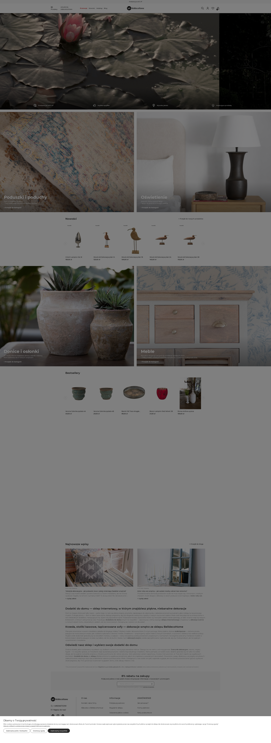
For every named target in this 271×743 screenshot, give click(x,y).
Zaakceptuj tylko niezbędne (16, 731)
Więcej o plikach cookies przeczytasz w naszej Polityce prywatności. (26, 726)
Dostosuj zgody (39, 731)
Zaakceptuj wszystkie (58, 731)
